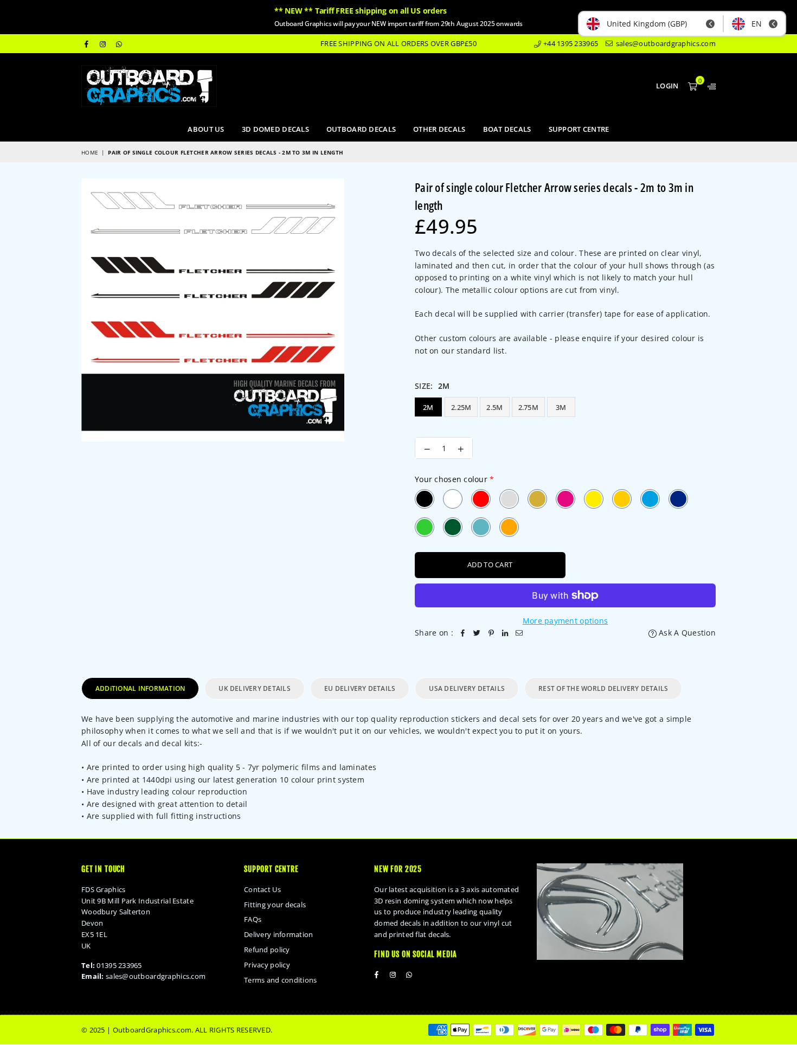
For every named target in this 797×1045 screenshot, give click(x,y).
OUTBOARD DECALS (361, 129)
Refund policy (267, 949)
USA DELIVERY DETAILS (467, 688)
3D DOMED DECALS (275, 129)
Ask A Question (686, 632)
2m (428, 407)
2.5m (494, 407)
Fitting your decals (275, 904)
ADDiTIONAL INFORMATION (140, 688)
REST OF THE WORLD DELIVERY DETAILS (603, 688)
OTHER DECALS (439, 129)
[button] (692, 86)
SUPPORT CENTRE (579, 129)
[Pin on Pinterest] (491, 633)
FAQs (252, 919)
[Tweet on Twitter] (477, 633)
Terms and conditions (280, 980)
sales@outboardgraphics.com (665, 43)
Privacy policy (267, 965)
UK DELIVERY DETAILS (254, 688)
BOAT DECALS (507, 129)
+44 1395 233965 (570, 43)
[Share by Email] (519, 633)
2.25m (461, 407)
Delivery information (278, 934)
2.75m (528, 407)
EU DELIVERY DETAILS (360, 688)
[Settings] (709, 86)
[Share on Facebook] (463, 633)
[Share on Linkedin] (505, 633)
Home (89, 152)
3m (561, 407)
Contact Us (262, 889)
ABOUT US (206, 129)
